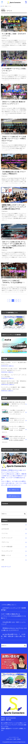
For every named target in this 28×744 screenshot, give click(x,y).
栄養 (3, 559)
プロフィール (5, 542)
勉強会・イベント (6, 555)
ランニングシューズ (7, 551)
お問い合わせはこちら (14, 496)
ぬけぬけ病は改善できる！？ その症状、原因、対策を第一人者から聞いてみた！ (13, 636)
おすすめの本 (5, 529)
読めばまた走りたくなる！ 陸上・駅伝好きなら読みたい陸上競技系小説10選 (13, 382)
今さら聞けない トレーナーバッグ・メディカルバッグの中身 (13, 375)
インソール (5, 533)
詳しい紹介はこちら (14, 489)
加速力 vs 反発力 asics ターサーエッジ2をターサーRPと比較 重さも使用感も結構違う (13, 439)
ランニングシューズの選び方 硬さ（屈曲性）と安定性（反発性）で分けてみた (13, 388)
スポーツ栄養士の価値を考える (10, 614)
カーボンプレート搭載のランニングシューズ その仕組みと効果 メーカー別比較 (13, 429)
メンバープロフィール (14, 737)
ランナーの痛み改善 (7, 546)
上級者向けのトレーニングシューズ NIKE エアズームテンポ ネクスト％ (17, 420)
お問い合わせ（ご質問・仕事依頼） (14, 739)
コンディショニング (7, 537)
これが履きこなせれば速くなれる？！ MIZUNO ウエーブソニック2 (17, 412)
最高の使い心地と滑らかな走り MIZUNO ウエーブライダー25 (17, 404)
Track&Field (5, 524)
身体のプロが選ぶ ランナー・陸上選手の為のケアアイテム (13, 363)
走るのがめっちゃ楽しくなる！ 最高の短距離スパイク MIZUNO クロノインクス (13, 369)
